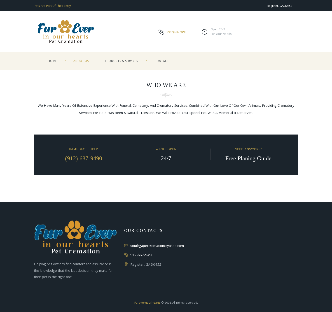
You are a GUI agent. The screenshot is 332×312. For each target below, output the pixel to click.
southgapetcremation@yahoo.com (157, 245)
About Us (81, 61)
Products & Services (121, 61)
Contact (161, 61)
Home (52, 61)
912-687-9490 (141, 255)
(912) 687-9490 (176, 32)
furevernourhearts (147, 302)
